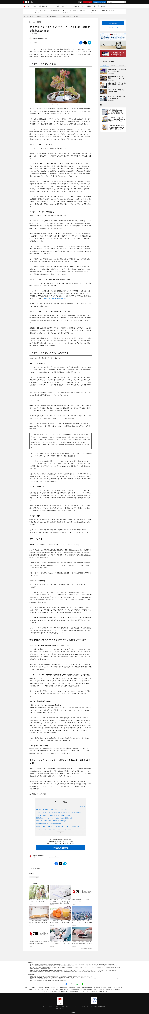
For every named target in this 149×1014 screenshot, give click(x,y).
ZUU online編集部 (38, 38)
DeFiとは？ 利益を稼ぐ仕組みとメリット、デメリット (51, 809)
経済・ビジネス (66, 6)
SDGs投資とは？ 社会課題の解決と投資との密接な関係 (52, 821)
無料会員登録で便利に (99, 2)
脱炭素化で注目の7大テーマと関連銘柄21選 (48, 823)
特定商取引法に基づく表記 (47, 991)
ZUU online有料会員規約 (86, 989)
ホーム (26, 987)
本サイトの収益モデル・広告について (46, 989)
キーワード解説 (36, 868)
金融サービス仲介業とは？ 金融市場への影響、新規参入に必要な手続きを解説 (58, 812)
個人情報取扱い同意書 (84, 991)
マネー (51, 6)
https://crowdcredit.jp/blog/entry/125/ (54, 298)
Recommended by (85, 948)
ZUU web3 (101, 991)
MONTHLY (121, 65)
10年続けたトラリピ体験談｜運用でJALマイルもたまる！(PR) (75, 11)
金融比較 (88, 6)
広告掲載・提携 (63, 987)
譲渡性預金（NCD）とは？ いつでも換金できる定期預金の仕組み (54, 818)
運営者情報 (40, 987)
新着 (29, 6)
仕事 (82, 6)
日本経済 (32, 22)
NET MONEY (94, 991)
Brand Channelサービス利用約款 (112, 989)
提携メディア (121, 987)
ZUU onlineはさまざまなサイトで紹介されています (105, 987)
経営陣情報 (53, 987)
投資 (34, 6)
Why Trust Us (59, 989)
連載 (39, 22)
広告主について (32, 989)
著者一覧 (78, 987)
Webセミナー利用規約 (99, 989)
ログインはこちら (113, 27)
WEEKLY (113, 65)
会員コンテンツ (105, 6)
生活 (95, 6)
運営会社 (47, 987)
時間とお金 (76, 6)
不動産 (57, 6)
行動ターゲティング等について (61, 991)
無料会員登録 (113, 23)
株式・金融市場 (43, 6)
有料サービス (87, 2)
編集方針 (66, 989)
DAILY (104, 65)
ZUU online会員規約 (74, 989)
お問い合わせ (72, 987)
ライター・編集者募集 (87, 987)
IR (57, 987)
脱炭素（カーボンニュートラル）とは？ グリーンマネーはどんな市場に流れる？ (59, 826)
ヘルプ (106, 991)
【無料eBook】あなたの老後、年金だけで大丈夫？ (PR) (102, 11)
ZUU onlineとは (32, 987)
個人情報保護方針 (74, 991)
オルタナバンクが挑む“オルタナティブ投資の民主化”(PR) (47, 11)
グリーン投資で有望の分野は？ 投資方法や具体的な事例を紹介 (54, 815)
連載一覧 (82, 806)
